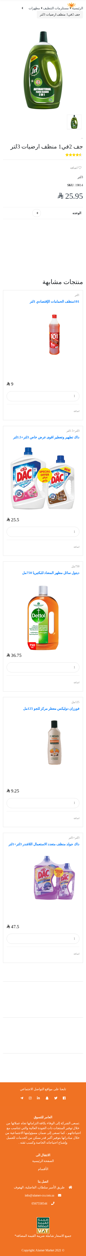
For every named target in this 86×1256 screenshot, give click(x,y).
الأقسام (43, 1169)
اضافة (74, 167)
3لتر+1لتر (74, 837)
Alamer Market (44, 1250)
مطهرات (34, 8)
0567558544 (39, 1203)
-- (82, 138)
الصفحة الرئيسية (43, 1161)
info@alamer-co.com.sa (39, 1195)
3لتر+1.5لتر (72, 430)
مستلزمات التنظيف (56, 8)
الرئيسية (77, 8)
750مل (75, 566)
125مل (75, 702)
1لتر (77, 295)
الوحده (77, 213)
